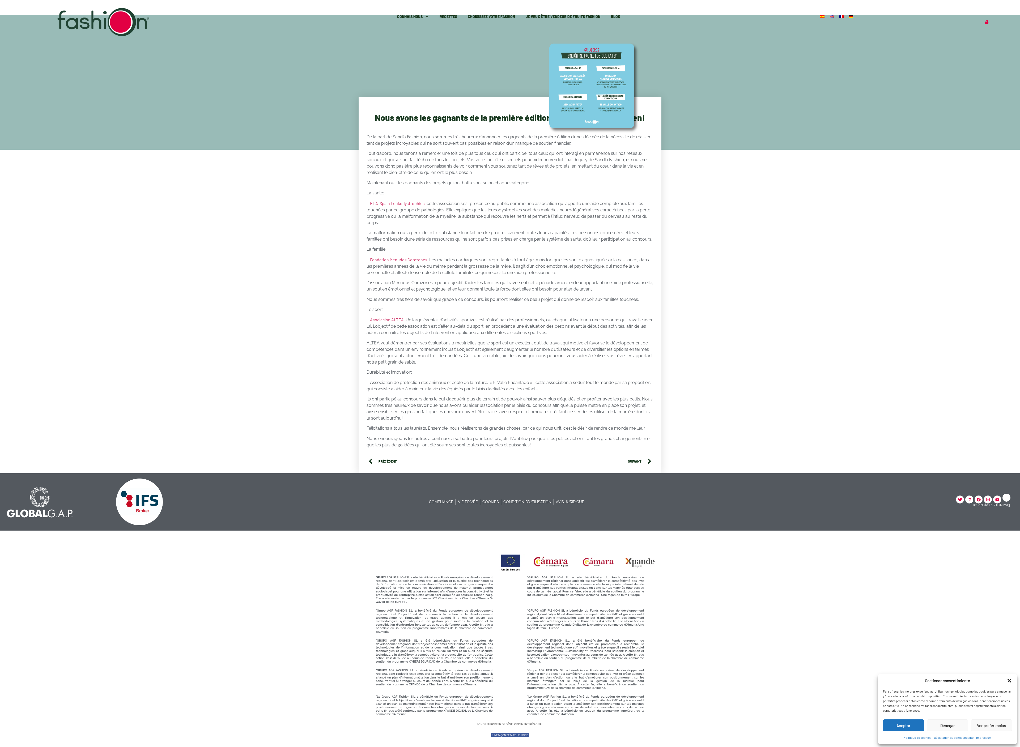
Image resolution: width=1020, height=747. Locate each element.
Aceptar (903, 725)
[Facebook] (979, 499)
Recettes (448, 16)
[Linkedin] (969, 499)
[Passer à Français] (842, 16)
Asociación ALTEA (387, 319)
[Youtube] (997, 499)
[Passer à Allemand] (851, 16)
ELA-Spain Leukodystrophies (397, 203)
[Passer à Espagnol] (823, 16)
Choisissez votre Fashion (491, 16)
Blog (615, 16)
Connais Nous (410, 16)
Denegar (947, 725)
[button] (1009, 680)
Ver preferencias (991, 725)
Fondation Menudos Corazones (398, 259)
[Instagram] (988, 499)
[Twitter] (960, 499)
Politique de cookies (917, 737)
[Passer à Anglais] (832, 16)
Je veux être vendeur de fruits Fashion (563, 16)
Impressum (984, 737)
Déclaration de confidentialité (954, 737)
